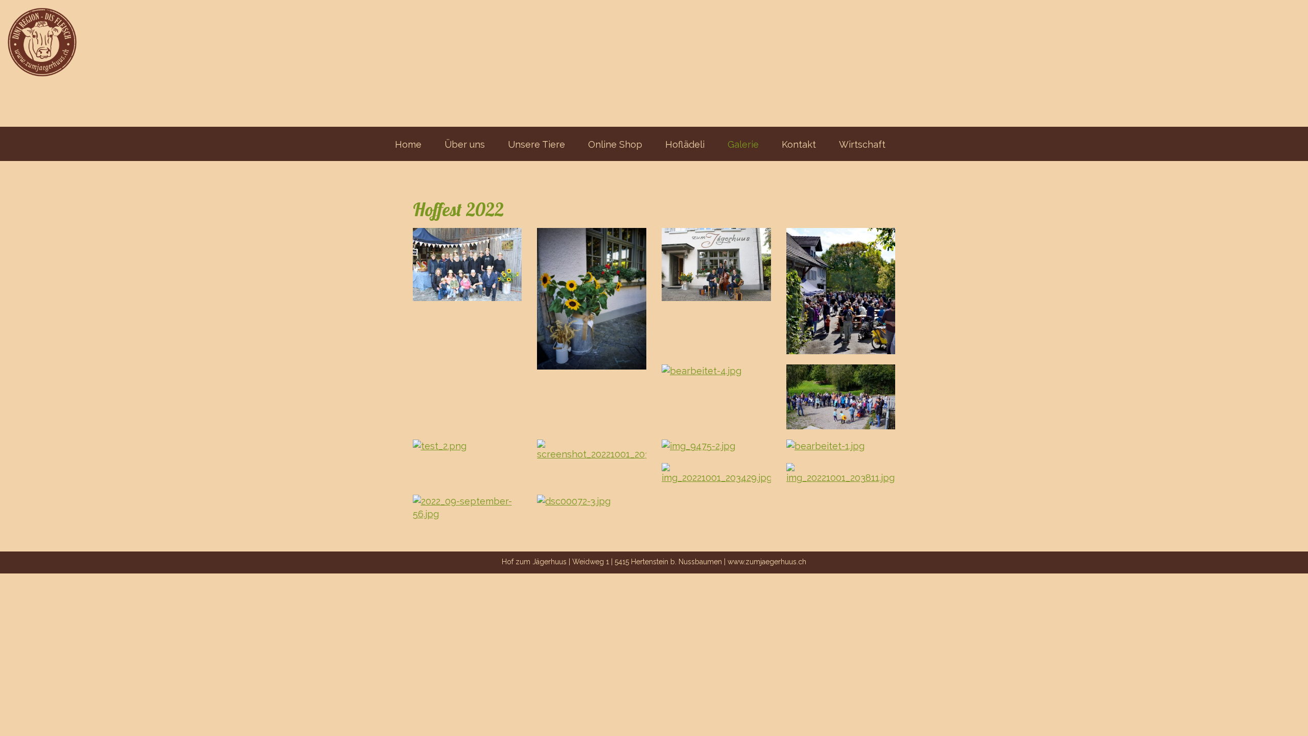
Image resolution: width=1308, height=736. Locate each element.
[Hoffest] (467, 264)
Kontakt (799, 144)
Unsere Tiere (536, 144)
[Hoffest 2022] (591, 299)
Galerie (743, 144)
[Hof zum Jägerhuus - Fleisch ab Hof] (38, 38)
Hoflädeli (685, 144)
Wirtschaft (862, 144)
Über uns (465, 144)
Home (408, 144)
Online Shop (615, 144)
